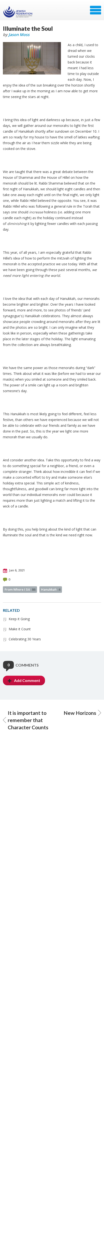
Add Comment (27, 680)
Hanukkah (50, 589)
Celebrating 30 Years (25, 639)
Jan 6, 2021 (16, 570)
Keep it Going (19, 619)
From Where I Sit (20, 589)
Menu (95, 10)
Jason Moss (19, 34)
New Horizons (80, 713)
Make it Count (20, 629)
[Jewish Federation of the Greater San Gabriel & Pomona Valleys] (18, 12)
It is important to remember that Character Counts (28, 720)
